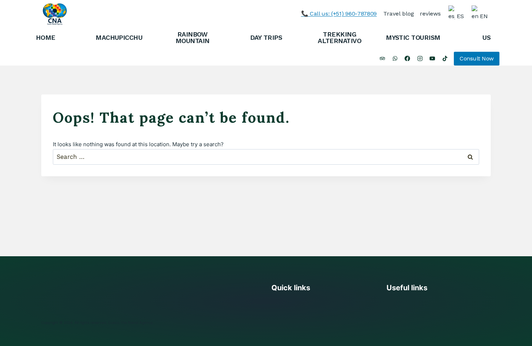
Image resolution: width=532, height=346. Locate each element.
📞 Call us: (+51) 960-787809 (339, 13)
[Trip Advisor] (382, 58)
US (486, 37)
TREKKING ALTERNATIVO (339, 37)
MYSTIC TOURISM (413, 37)
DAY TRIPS (266, 37)
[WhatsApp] (394, 58)
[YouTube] (432, 58)
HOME (45, 37)
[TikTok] (444, 58)
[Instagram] (419, 58)
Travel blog (398, 13)
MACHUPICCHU (119, 37)
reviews (430, 13)
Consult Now (477, 58)
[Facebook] (407, 58)
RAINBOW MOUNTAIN (193, 37)
